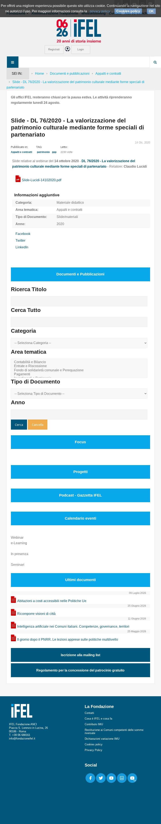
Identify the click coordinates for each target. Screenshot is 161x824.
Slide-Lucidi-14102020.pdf (41, 180)
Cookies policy (94, 744)
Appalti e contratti (108, 73)
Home (39, 73)
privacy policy (100, 11)
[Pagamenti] (80, 374)
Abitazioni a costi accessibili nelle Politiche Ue (51, 601)
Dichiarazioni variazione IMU (102, 738)
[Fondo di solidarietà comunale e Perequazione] (80, 370)
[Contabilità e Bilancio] (80, 362)
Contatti (89, 712)
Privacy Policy (93, 750)
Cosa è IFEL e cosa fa (98, 718)
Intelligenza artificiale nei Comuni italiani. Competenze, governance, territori (73, 626)
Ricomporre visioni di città (36, 613)
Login (80, 49)
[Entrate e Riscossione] (80, 366)
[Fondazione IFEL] (80, 30)
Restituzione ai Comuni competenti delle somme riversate (114, 731)
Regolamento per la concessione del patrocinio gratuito (80, 670)
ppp (54, 152)
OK (151, 11)
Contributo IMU (94, 724)
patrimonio (43, 152)
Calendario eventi (80, 518)
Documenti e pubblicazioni (70, 73)
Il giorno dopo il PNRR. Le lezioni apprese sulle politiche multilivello (67, 639)
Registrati (54, 49)
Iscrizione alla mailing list (80, 655)
